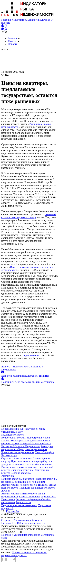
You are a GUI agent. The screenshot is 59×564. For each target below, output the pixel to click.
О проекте (7, 520)
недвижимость (31, 355)
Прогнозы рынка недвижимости (37, 487)
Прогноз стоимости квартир (27, 461)
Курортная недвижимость (32, 449)
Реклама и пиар (22, 520)
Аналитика (34, 19)
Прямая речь (8, 499)
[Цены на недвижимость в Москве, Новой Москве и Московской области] (27, 16)
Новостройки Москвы (13, 437)
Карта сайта (12, 511)
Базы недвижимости (12, 434)
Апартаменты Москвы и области (32, 443)
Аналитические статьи (14, 493)
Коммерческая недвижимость (17, 452)
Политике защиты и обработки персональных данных (24, 554)
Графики (6, 19)
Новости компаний (29, 496)
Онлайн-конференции (28, 499)
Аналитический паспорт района (19, 484)
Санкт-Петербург (44, 452)
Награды (6, 523)
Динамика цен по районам (30, 481)
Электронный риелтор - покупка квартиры (27, 468)
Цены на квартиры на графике (18, 478)
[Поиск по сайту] (6, 26)
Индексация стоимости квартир (19, 467)
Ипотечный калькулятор (38, 464)
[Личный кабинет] (3, 26)
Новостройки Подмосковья (26, 440)
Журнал (46, 19)
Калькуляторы (20, 19)
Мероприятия (23, 502)
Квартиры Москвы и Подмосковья (20, 446)
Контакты (36, 520)
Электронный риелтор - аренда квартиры (25, 471)
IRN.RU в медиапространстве (28, 523)
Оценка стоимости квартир (16, 458)
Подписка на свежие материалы (19, 505)
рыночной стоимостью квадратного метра (28, 216)
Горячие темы (48, 496)
